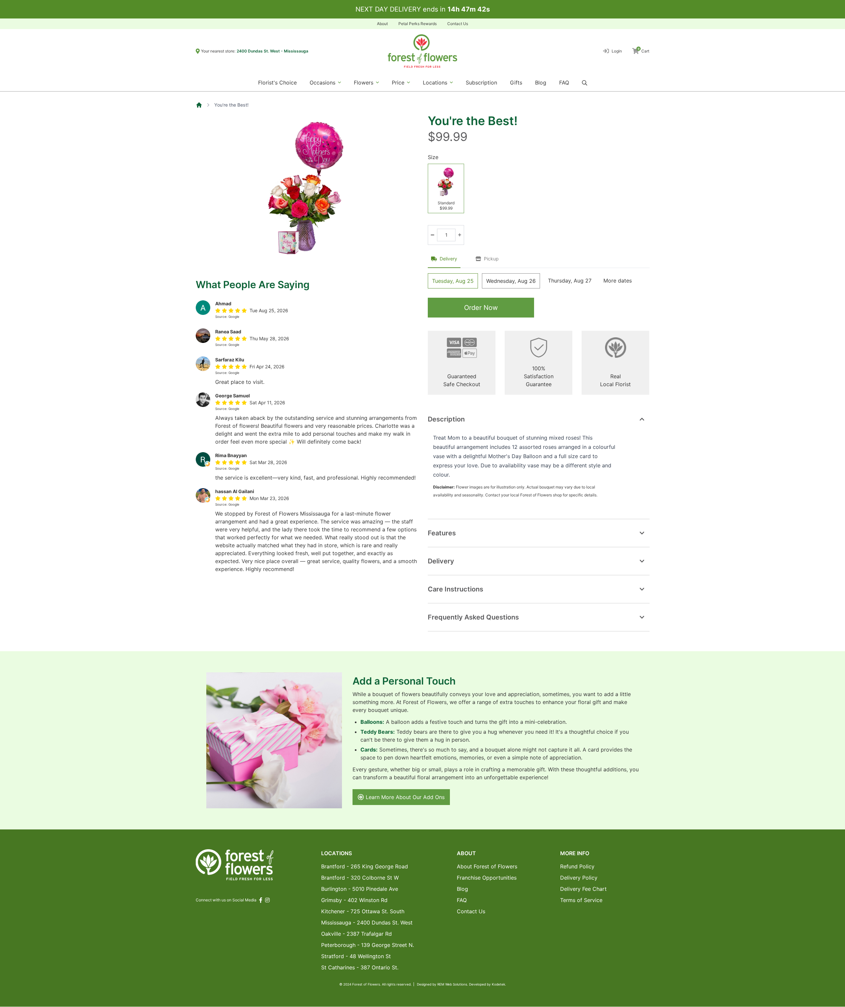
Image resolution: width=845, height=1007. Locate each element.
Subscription (481, 82)
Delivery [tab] (448, 258)
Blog (540, 82)
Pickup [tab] (491, 258)
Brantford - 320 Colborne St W (360, 877)
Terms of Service (581, 900)
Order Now (481, 308)
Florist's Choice (277, 82)
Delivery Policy (578, 877)
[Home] (199, 105)
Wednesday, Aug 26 (511, 281)
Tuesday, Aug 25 (453, 281)
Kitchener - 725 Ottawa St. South (362, 911)
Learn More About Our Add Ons (405, 797)
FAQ (564, 82)
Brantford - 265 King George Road (364, 866)
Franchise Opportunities (487, 877)
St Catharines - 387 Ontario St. (359, 967)
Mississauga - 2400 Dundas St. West (367, 922)
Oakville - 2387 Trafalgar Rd (356, 933)
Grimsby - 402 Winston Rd (354, 900)
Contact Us (457, 23)
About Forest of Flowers (487, 866)
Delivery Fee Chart (583, 889)
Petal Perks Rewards (417, 23)
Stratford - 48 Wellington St (356, 956)
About (382, 23)
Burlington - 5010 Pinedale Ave (359, 889)
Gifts (516, 82)
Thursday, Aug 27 (570, 280)
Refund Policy (577, 866)
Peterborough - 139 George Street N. (367, 945)
